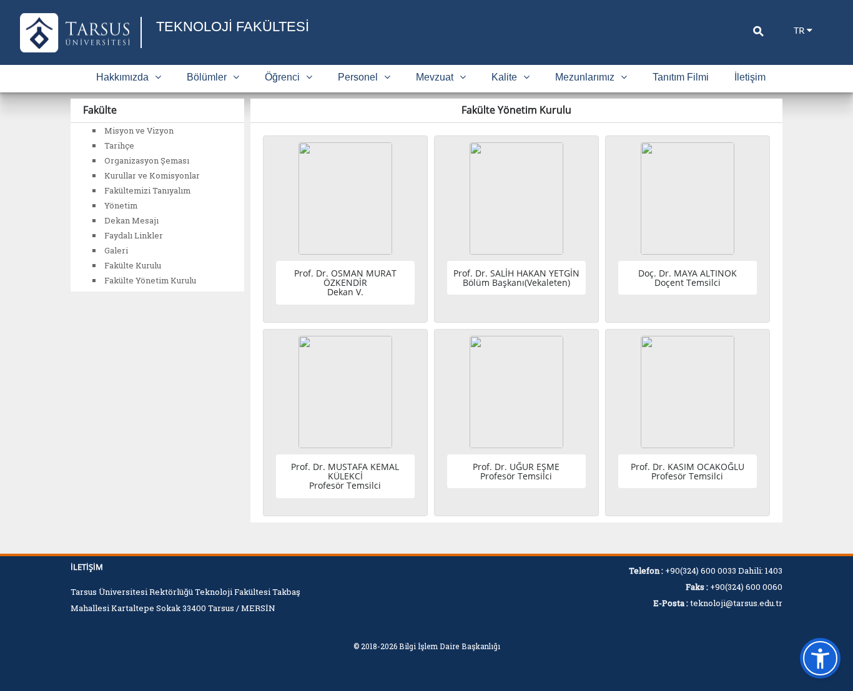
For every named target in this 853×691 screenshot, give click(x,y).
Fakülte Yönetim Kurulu (150, 280)
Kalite (504, 77)
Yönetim (120, 205)
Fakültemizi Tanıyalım (147, 190)
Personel (358, 77)
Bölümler (207, 77)
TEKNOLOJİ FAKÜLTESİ (232, 26)
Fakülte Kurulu (132, 265)
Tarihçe (119, 145)
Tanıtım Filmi (681, 77)
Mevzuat (434, 77)
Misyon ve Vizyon (139, 130)
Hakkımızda (122, 77)
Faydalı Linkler (133, 235)
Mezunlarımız (584, 77)
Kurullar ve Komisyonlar (152, 175)
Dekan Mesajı (131, 220)
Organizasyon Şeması (146, 160)
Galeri (116, 250)
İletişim (750, 77)
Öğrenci (282, 77)
